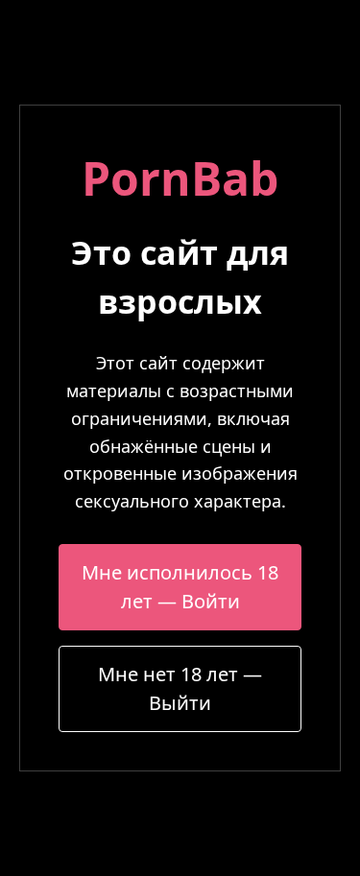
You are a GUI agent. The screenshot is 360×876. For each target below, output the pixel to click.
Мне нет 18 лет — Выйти (180, 688)
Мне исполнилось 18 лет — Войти (180, 586)
